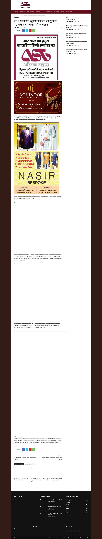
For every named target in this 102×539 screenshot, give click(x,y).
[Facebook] (23, 30)
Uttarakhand (30, 11)
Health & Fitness (47, 11)
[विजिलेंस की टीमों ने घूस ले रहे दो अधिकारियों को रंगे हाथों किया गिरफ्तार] (21, 472)
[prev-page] (15, 484)
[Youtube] (82, 531)
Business (56, 11)
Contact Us (69, 11)
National (22, 11)
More (62, 11)
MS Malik (17, 27)
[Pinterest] (30, 30)
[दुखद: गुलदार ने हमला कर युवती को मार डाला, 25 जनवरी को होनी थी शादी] (43, 508)
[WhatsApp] (33, 30)
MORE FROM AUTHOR (30, 464)
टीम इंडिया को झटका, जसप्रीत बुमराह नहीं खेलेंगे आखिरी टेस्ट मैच (52, 458)
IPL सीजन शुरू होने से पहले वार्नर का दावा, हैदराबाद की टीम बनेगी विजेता (25, 458)
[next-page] (17, 484)
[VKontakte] (78, 531)
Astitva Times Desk (69, 21)
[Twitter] (27, 30)
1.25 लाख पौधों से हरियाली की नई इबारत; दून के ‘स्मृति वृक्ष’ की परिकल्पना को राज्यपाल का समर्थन (38, 480)
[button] (86, 12)
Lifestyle (38, 11)
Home (16, 11)
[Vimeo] (74, 531)
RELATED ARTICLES (19, 464)
